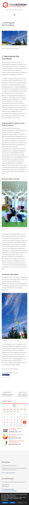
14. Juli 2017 (4, 27)
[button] (6, 375)
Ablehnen (12, 502)
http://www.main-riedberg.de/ (10, 490)
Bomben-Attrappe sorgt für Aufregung (22, 394)
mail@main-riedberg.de (10, 472)
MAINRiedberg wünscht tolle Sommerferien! (7, 394)
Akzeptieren (5, 502)
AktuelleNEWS (7, 377)
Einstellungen (4, 500)
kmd (9, 27)
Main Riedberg (14, 9)
